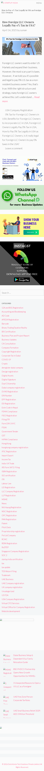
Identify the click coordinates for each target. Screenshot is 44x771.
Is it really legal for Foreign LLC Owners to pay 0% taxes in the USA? (20, 140)
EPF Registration (9, 399)
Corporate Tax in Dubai (11, 355)
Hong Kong (6, 443)
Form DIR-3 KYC (8, 423)
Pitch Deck (6, 527)
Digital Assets (7, 375)
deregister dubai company (12, 367)
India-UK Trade (8, 463)
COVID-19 (6, 359)
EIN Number (7, 395)
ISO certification (8, 475)
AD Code (5, 316)
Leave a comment (13, 148)
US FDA (5, 595)
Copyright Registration (11, 351)
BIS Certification (9, 331)
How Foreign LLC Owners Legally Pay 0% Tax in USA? (18, 23)
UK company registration (12, 587)
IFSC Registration (9, 451)
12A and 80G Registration (12, 308)
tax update (6, 567)
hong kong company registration (15, 447)
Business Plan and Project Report (15, 336)
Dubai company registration (13, 387)
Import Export (7, 455)
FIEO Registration (9, 415)
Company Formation (10, 348)
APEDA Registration (10, 319)
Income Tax (6, 459)
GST (3, 435)
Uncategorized (8, 591)
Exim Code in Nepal (10, 407)
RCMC (4, 539)
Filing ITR (6, 419)
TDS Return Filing (9, 571)
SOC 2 (4, 555)
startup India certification (12, 559)
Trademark (6, 575)
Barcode (5, 323)
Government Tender (10, 431)
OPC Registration (9, 515)
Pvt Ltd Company (9, 535)
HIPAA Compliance (10, 439)
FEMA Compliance (9, 411)
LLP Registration (9, 495)
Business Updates (9, 339)
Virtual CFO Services (10, 603)
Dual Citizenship (9, 383)
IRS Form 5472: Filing (11, 467)
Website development (11, 611)
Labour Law (6, 483)
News (4, 503)
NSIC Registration (9, 511)
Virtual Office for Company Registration (18, 607)
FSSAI (4, 427)
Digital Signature (9, 379)
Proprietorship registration (13, 531)
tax (3, 563)
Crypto (5, 363)
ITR (3, 479)
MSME (4, 499)
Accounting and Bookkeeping (14, 311)
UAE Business (7, 579)
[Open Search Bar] (27, 3)
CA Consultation (9, 343)
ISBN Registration (9, 471)
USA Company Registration (19, 110)
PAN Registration (9, 519)
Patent (4, 523)
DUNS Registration (10, 391)
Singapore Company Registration (15, 551)
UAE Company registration (13, 583)
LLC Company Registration (13, 491)
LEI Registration (8, 487)
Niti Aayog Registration (11, 507)
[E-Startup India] (9, 3)
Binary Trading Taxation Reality (14, 328)
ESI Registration (8, 403)
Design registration (10, 371)
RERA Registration (9, 543)
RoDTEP (5, 547)
